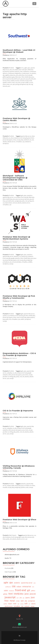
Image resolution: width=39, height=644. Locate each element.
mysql (26, 80)
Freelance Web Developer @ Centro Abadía (16, 119)
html (32, 138)
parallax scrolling (8, 376)
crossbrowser (25, 73)
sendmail (26, 140)
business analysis (14, 71)
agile (25, 68)
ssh (29, 84)
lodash (12, 80)
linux (8, 80)
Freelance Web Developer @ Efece (19, 519)
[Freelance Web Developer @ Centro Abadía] (19, 104)
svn (4, 203)
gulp (13, 77)
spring (17, 84)
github (5, 594)
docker (34, 73)
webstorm (28, 141)
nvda (30, 80)
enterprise (12, 75)
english (7, 75)
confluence (26, 71)
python (23, 487)
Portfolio (11, 68)
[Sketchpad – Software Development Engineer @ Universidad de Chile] (19, 161)
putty (23, 201)
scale (26, 487)
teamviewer (8, 203)
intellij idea (27, 77)
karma (5, 80)
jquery (11, 140)
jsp (27, 79)
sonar (8, 84)
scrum (31, 82)
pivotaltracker (10, 201)
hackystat (18, 485)
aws (11, 69)
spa (14, 84)
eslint (19, 75)
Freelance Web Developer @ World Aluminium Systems (16, 238)
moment (22, 80)
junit (32, 79)
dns (12, 138)
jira (19, 79)
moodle (5, 487)
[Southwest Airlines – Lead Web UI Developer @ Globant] (19, 35)
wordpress (6, 143)
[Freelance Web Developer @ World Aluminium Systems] (19, 222)
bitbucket (30, 69)
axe (13, 69)
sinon (4, 84)
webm (22, 319)
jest (18, 597)
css (30, 73)
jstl (29, 79)
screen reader (25, 82)
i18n (22, 77)
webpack (26, 606)
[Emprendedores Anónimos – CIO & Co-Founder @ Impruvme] (19, 339)
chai (21, 71)
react (13, 82)
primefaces (6, 262)
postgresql (18, 201)
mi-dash (26, 485)
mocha (17, 80)
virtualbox (19, 141)
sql (27, 84)
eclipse (18, 197)
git (31, 75)
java (32, 77)
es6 (17, 75)
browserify (6, 71)
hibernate (18, 77)
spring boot (22, 84)
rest (16, 82)
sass (19, 82)
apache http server (26, 136)
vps (23, 141)
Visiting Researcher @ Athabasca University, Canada (19, 467)
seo (30, 140)
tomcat (5, 86)
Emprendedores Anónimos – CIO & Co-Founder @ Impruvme (19, 354)
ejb (3, 75)
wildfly (30, 262)
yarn (8, 86)
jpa (22, 79)
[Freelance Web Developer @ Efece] (19, 505)
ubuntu (5, 141)
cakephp (9, 373)
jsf (18, 260)
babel (16, 69)
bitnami (16, 256)
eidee (12, 485)
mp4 (18, 317)
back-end (21, 69)
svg (32, 84)
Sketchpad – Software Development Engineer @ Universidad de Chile (15, 178)
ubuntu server (11, 141)
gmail (29, 138)
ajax (28, 68)
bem (26, 69)
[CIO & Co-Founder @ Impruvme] (19, 396)
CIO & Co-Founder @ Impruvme (18, 411)
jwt (35, 79)
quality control (7, 82)
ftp (22, 315)
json (24, 79)
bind (33, 136)
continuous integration (14, 73)
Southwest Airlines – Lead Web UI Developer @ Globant (19, 51)
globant (9, 77)
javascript (10, 79)
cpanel (5, 315)
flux (23, 75)
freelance (16, 138)
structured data (16, 262)
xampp (11, 264)
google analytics (15, 258)
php (22, 140)
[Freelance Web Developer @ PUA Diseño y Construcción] (19, 281)
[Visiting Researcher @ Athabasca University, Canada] (19, 451)
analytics (29, 195)
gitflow (5, 77)
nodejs (18, 601)
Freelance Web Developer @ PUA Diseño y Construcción (19, 297)
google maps (20, 537)
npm (22, 601)
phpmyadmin (31, 317)
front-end (27, 75)
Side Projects (12, 535)
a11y (22, 68)
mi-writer (32, 485)
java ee (5, 79)
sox (11, 84)
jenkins (16, 79)
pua (4, 319)
